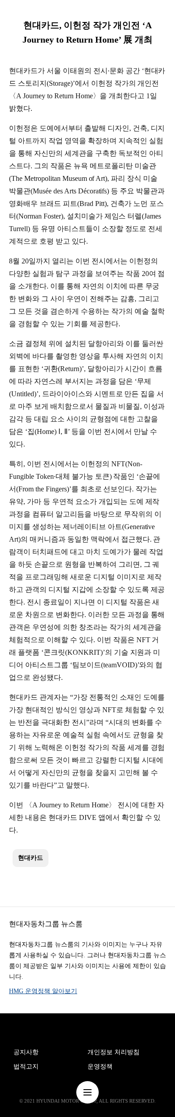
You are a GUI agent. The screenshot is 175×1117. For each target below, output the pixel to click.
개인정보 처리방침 (114, 1052)
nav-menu (87, 1092)
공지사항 (26, 1052)
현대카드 (30, 857)
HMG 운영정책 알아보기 (43, 991)
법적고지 (26, 1066)
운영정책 (100, 1066)
